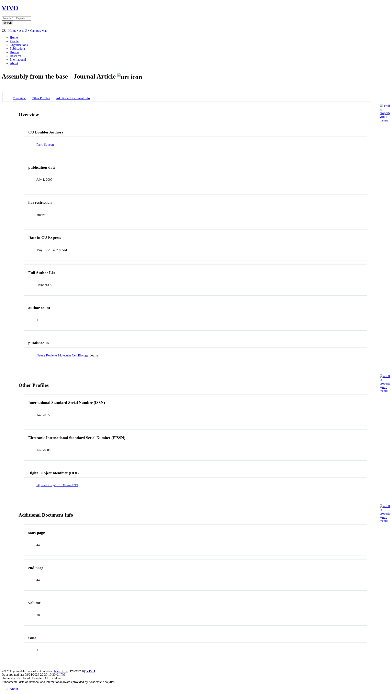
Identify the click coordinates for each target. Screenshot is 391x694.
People (14, 41)
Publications (17, 48)
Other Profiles (41, 98)
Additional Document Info (73, 98)
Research (16, 56)
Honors (14, 52)
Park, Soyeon (45, 144)
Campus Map (38, 30)
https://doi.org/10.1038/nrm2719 (57, 485)
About (14, 63)
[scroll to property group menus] (385, 120)
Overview (19, 98)
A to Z (23, 30)
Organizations (19, 45)
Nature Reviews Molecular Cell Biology (62, 355)
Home (12, 30)
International (18, 59)
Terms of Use (61, 671)
